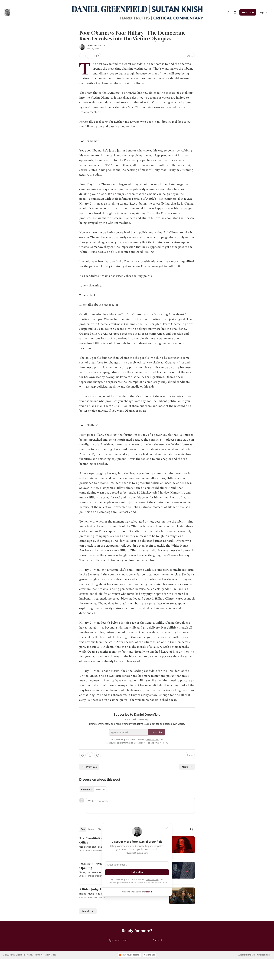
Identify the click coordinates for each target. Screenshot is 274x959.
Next (185, 766)
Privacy (29, 954)
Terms (37, 954)
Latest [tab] (91, 829)
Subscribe (248, 12)
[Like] (82, 56)
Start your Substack (131, 954)
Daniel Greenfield (96, 45)
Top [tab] (83, 829)
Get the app (149, 954)
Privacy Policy (161, 882)
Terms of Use (152, 879)
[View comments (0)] (90, 56)
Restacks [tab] (100, 789)
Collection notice (48, 954)
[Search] (228, 12)
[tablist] (93, 789)
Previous (91, 766)
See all (86, 911)
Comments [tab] (86, 789)
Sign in (264, 12)
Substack (242, 954)
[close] (167, 827)
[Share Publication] (235, 12)
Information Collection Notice (136, 882)
